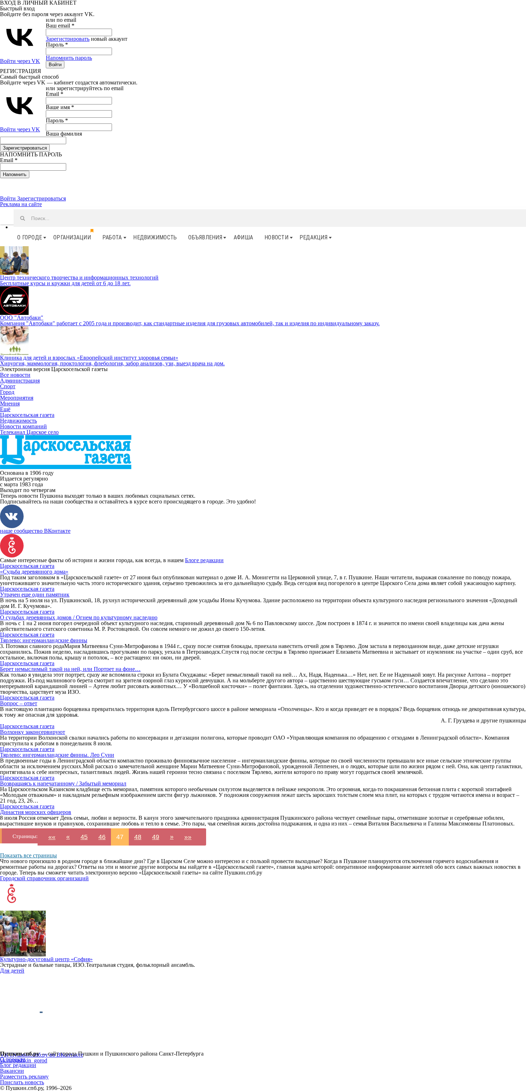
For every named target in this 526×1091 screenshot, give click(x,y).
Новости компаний (23, 426)
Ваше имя (60, 107)
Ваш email (60, 26)
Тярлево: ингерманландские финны (43, 640)
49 (155, 837)
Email (54, 94)
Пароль (57, 45)
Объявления (205, 237)
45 (84, 837)
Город (7, 392)
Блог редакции (18, 1065)
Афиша (243, 237)
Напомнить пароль (69, 58)
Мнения (10, 403)
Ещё (5, 409)
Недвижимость (155, 237)
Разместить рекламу (24, 1076)
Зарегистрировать (67, 39)
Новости (276, 237)
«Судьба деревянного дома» (34, 572)
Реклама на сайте (21, 204)
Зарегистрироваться (41, 198)
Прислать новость (22, 1082)
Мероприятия (16, 398)
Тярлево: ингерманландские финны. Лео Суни (57, 755)
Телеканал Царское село (29, 432)
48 (137, 837)
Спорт (7, 386)
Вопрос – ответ (18, 703)
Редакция (313, 237)
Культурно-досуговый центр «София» (46, 959)
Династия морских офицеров (35, 812)
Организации (72, 237)
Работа (112, 237)
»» (187, 837)
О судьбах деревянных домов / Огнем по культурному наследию (78, 617)
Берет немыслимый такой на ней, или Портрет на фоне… (70, 669)
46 (102, 837)
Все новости (15, 375)
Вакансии (12, 1071)
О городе (29, 237)
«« (51, 837)
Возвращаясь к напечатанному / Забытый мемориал (63, 783)
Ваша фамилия (64, 134)
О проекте (12, 1059)
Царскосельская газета (27, 415)
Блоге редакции (204, 560)
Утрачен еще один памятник (34, 594)
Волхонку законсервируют (32, 732)
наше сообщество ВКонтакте (35, 531)
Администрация (20, 381)
